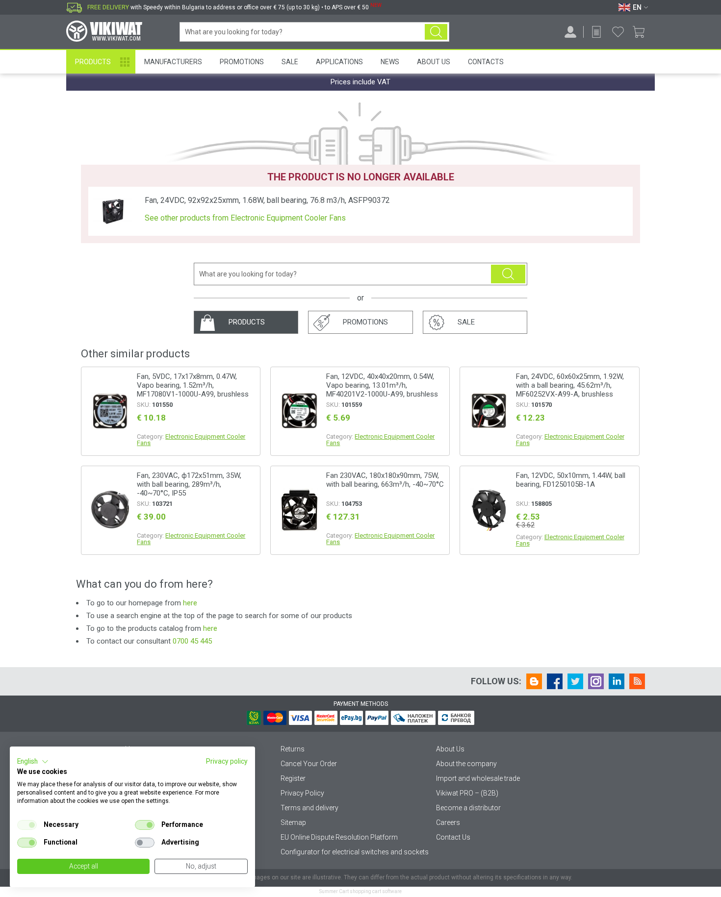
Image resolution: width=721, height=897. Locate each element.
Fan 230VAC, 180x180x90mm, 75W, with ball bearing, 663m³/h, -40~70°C (385, 480)
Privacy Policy (302, 793)
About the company (466, 764)
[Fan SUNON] (109, 411)
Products (93, 62)
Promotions (242, 62)
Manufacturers (173, 62)
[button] (33, 762)
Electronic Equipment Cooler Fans (191, 440)
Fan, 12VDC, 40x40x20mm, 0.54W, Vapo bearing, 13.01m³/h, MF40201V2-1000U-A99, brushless (382, 385)
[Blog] (534, 681)
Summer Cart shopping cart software (360, 891)
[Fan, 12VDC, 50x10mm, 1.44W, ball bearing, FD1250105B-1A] (488, 510)
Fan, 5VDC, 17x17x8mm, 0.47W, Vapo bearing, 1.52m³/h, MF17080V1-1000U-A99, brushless (193, 385)
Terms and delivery (309, 808)
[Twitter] (575, 681)
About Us (433, 62)
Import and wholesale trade (478, 778)
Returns (293, 749)
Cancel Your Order (309, 764)
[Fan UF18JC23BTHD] (299, 510)
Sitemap (293, 822)
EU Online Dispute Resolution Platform (339, 837)
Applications (339, 62)
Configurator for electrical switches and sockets (355, 852)
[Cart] (642, 32)
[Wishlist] (618, 32)
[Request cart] (596, 32)
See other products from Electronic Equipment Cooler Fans (245, 218)
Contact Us (453, 837)
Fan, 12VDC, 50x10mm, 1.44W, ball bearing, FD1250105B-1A (570, 480)
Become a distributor (468, 808)
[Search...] (436, 32)
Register (293, 778)
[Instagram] (596, 681)
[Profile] (570, 32)
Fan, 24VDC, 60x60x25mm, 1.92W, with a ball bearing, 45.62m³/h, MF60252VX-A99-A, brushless (570, 385)
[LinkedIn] (616, 681)
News (390, 62)
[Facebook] (555, 681)
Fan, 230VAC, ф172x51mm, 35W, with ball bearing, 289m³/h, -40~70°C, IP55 (189, 484)
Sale (290, 62)
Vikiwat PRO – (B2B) (467, 793)
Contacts (486, 62)
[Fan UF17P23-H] (109, 510)
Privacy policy (227, 761)
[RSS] (637, 681)
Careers (448, 822)
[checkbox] (27, 825)
